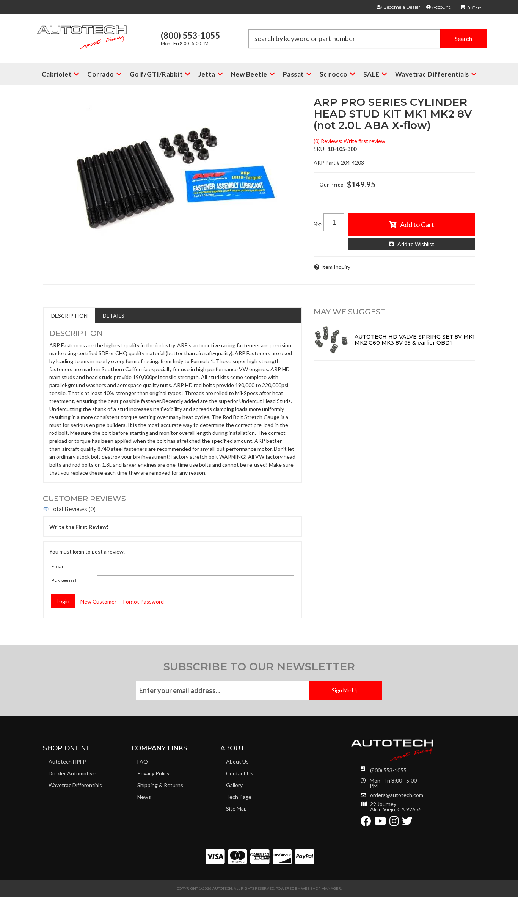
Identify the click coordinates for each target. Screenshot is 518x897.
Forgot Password (143, 601)
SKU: (320, 149)
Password (63, 580)
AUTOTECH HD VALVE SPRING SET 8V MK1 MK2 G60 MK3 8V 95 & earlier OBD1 (415, 340)
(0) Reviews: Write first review (349, 141)
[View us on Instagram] (394, 823)
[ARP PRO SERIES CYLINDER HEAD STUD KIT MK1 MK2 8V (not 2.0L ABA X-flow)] (172, 181)
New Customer (98, 601)
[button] (367, 38)
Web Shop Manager (321, 888)
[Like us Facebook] (366, 823)
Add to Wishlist (415, 244)
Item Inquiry (335, 266)
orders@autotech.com (396, 795)
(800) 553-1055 (388, 770)
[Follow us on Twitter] (407, 823)
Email (58, 566)
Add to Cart (417, 224)
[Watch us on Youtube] (380, 823)
